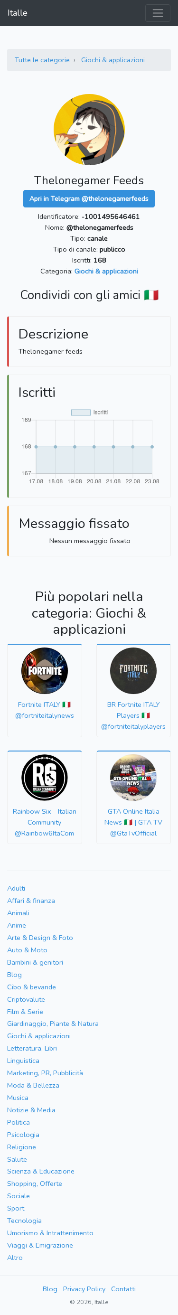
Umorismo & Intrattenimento (50, 1233)
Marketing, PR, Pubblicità (45, 1073)
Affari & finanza (31, 900)
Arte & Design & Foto (40, 937)
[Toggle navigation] (157, 13)
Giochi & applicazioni (113, 60)
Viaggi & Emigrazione (40, 1245)
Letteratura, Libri (32, 1048)
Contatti (123, 1289)
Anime (16, 925)
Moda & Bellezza (33, 1085)
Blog (14, 974)
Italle (18, 13)
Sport (15, 1208)
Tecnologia (24, 1220)
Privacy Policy (84, 1289)
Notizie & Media (31, 1110)
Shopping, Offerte (34, 1183)
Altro (15, 1257)
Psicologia (23, 1134)
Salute (17, 1159)
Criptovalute (26, 999)
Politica (18, 1122)
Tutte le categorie (42, 60)
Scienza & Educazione (41, 1171)
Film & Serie (25, 1011)
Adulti (16, 888)
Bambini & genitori (35, 962)
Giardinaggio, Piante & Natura (53, 1023)
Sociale (18, 1196)
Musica (17, 1097)
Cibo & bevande (31, 987)
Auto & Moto (27, 950)
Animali (18, 913)
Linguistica (23, 1060)
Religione (21, 1147)
